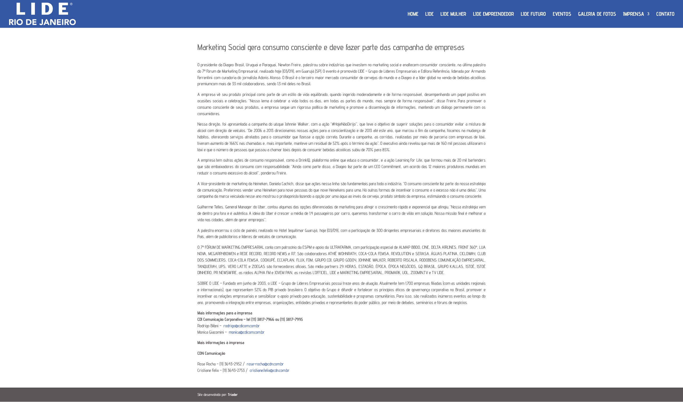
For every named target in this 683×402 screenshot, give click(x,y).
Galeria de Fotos (597, 14)
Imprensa (633, 14)
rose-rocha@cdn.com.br (265, 363)
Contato (665, 14)
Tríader (233, 394)
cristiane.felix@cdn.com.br (269, 370)
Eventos (562, 14)
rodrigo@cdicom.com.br (242, 325)
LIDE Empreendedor (493, 14)
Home (413, 14)
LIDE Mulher (453, 14)
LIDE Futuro (533, 14)
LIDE (429, 14)
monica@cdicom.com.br (247, 332)
